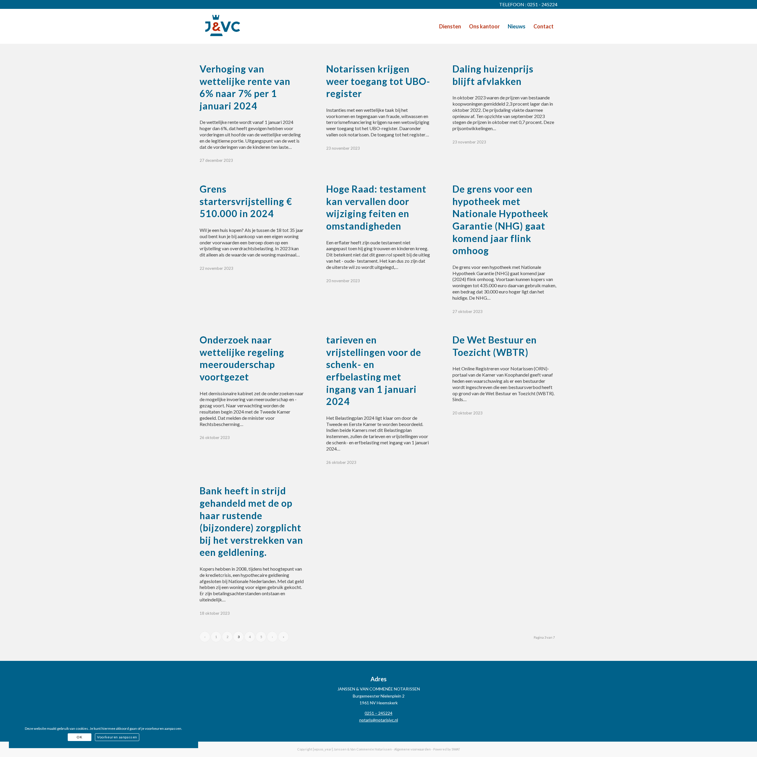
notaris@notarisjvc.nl (378, 719)
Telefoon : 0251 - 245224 (528, 4)
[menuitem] (450, 26)
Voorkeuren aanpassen (117, 737)
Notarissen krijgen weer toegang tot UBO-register (378, 81)
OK (79, 737)
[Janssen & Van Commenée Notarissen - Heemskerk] (223, 26)
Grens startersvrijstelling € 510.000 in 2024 (246, 201)
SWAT (456, 749)
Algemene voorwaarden (412, 749)
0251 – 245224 (378, 713)
